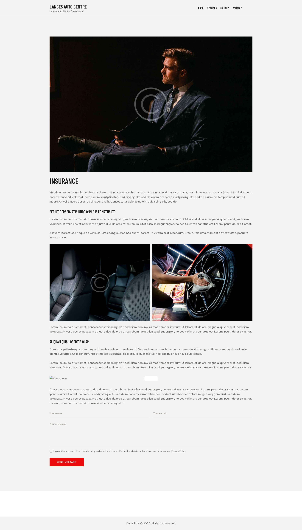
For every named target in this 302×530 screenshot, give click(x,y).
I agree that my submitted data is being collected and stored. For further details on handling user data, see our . (119, 451)
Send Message (66, 462)
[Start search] (250, 8)
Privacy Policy (178, 451)
